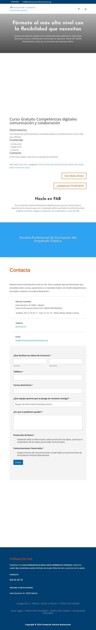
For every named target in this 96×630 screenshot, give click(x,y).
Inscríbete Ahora (74, 175)
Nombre (16, 366)
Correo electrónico (23, 385)
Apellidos (53, 366)
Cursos (41, 164)
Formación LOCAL (22, 167)
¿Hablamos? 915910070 (70, 186)
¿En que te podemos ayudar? (28, 412)
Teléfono (18, 372)
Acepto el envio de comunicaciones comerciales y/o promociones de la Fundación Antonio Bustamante (49, 454)
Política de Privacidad (36, 610)
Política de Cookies (60, 610)
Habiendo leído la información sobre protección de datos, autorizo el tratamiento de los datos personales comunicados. (49, 440)
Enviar (18, 462)
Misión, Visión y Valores (44, 603)
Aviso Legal (16, 610)
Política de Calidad (69, 603)
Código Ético (23, 603)
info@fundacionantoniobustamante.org (32, 340)
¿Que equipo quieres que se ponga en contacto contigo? (41, 398)
